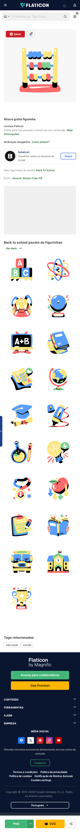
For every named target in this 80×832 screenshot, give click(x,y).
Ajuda (8, 715)
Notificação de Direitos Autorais (54, 776)
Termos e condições (25, 772)
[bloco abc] (21, 269)
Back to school (45, 170)
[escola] (58, 561)
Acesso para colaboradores (40, 675)
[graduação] (21, 415)
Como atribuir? (41, 142)
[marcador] (58, 415)
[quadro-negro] (21, 342)
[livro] (58, 342)
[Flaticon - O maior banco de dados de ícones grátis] (34, 5)
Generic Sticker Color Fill (27, 178)
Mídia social (40, 731)
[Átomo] (58, 269)
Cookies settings (41, 780)
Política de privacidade (53, 772)
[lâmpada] (58, 452)
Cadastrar (40, 762)
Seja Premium (40, 685)
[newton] (58, 488)
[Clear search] (56, 16)
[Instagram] (49, 740)
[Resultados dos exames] (21, 379)
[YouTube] (58, 740)
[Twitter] (30, 740)
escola (27, 644)
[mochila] (21, 306)
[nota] (21, 525)
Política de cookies (20, 776)
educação (12, 644)
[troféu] (21, 598)
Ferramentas (13, 707)
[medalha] (21, 488)
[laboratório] (21, 452)
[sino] (58, 306)
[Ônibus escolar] (21, 561)
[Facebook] (21, 740)
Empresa (10, 723)
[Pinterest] (40, 740)
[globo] (58, 379)
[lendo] (58, 525)
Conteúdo (11, 699)
